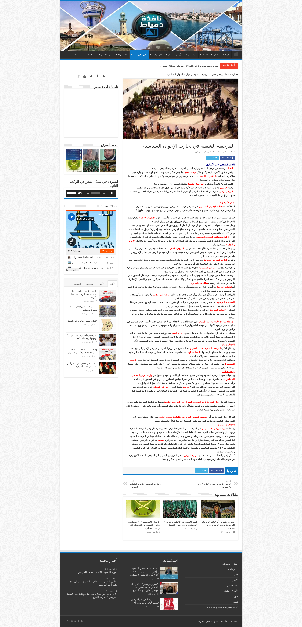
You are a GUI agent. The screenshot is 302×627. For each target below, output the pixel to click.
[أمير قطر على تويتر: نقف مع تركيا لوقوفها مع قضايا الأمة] (107, 340)
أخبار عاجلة (233, 569)
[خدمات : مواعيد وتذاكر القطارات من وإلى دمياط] (107, 311)
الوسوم (77, 284)
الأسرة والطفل (175, 54)
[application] (91, 193)
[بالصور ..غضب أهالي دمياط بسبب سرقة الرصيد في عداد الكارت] (107, 296)
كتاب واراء (123, 54)
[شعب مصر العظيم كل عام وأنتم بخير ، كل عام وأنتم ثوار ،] (107, 368)
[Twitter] (91, 76)
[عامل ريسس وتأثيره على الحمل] (107, 325)
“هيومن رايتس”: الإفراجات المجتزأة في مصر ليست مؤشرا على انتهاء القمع (144, 587)
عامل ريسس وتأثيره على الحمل (82, 321)
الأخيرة (101, 284)
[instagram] (78, 76)
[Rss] (103, 76)
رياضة (92, 54)
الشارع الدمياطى (221, 54)
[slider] (72, 193)
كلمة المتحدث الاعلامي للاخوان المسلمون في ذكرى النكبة (191, 66)
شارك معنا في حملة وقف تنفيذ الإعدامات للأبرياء (145, 601)
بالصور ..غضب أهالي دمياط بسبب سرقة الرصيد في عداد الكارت (83, 294)
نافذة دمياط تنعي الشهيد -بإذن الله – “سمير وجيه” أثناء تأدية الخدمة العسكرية (144, 571)
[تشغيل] (112, 193)
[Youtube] (85, 76)
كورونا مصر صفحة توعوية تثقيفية (222, 607)
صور (236, 596)
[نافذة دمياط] (151, 26)
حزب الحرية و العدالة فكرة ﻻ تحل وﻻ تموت (214, 484)
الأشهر (112, 284)
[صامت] (80, 193)
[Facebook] (97, 76)
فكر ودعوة (157, 54)
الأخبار (205, 54)
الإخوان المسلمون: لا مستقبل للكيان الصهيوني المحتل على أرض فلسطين (144, 524)
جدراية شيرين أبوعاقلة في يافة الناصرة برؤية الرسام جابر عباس (218, 524)
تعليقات (89, 284)
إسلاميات (192, 54)
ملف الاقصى (106, 54)
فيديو (235, 601)
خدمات (80, 54)
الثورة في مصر (140, 54)
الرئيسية (236, 54)
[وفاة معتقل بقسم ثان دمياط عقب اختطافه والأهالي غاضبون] (107, 354)
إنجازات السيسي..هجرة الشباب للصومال (145, 484)
